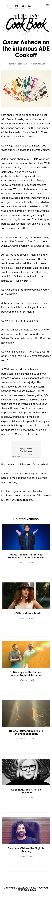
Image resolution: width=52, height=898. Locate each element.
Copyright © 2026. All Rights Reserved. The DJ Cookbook (26, 889)
